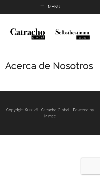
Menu (54, 6)
